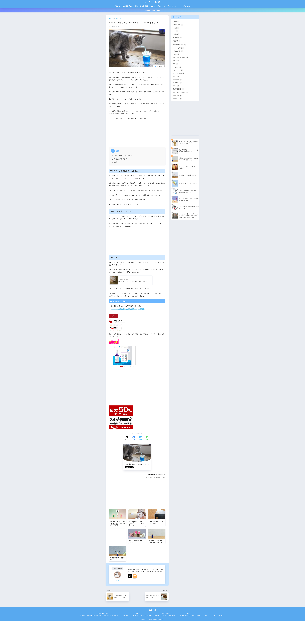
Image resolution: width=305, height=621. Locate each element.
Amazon (177, 67)
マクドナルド (161, 477)
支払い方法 (159, 474)
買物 (136, 6)
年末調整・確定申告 (181, 57)
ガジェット (178, 70)
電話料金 (177, 98)
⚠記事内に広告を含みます (152, 10)
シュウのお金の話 (152, 2)
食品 (176, 85)
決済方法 (117, 6)
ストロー (153, 477)
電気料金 (177, 95)
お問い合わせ (186, 6)
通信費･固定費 (144, 6)
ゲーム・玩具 (179, 73)
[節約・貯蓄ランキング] (117, 321)
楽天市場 (177, 79)
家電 (176, 76)
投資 (176, 28)
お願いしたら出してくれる (119, 159)
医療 (176, 54)
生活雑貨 (177, 82)
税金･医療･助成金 (127, 6)
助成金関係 (178, 51)
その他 (153, 6)
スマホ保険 (178, 25)
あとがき (114, 162)
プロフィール (161, 6)
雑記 (164, 474)
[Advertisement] (137, 133)
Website (134, 578)
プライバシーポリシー (173, 6)
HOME (153, 610)
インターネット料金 (181, 92)
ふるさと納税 (179, 48)
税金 (176, 60)
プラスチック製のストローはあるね (122, 155)
